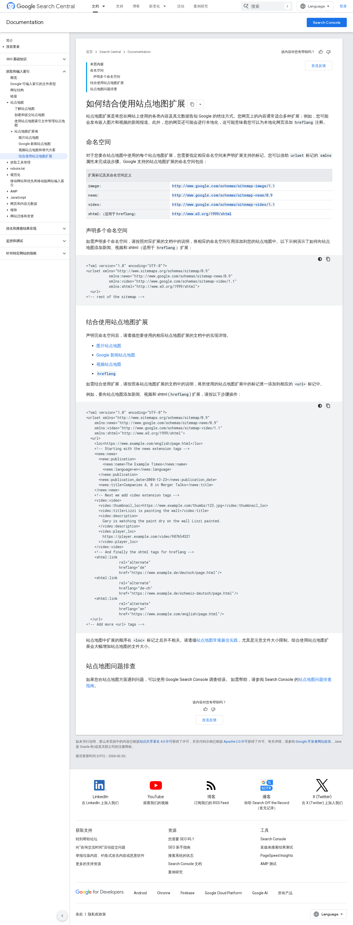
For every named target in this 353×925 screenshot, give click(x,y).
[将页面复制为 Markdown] (192, 104)
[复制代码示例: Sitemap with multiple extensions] (328, 406)
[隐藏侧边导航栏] (62, 916)
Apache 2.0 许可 (236, 741)
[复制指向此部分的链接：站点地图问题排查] (141, 667)
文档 (95, 6)
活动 (180, 6)
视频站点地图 (108, 364)
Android (140, 893)
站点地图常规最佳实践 (217, 640)
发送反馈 (318, 65)
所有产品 (285, 893)
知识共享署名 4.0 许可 (156, 741)
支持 (119, 6)
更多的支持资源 (88, 864)
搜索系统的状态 (181, 855)
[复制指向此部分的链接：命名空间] (116, 142)
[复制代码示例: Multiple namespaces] (328, 259)
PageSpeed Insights (276, 855)
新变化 (154, 6)
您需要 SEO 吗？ (181, 839)
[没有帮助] (328, 52)
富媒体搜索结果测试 (276, 847)
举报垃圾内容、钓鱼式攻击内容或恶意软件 (110, 855)
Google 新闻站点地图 (115, 355)
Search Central (56, 6)
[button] (33, 47)
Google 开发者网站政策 (313, 741)
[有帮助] (321, 52)
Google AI (260, 893)
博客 (136, 6)
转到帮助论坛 (86, 839)
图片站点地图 (108, 345)
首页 (89, 52)
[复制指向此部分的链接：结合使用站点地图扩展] (153, 323)
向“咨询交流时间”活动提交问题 (100, 847)
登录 (343, 6)
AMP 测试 (268, 864)
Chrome (163, 893)
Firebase (188, 893)
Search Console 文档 (185, 864)
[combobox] (267, 6)
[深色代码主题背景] (320, 259)
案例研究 (201, 6)
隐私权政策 (97, 914)
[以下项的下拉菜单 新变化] (166, 6)
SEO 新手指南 (179, 847)
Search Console (327, 22)
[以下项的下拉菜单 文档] (105, 6)
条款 (79, 914)
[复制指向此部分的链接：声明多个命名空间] (132, 231)
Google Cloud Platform (223, 893)
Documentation (24, 22)
